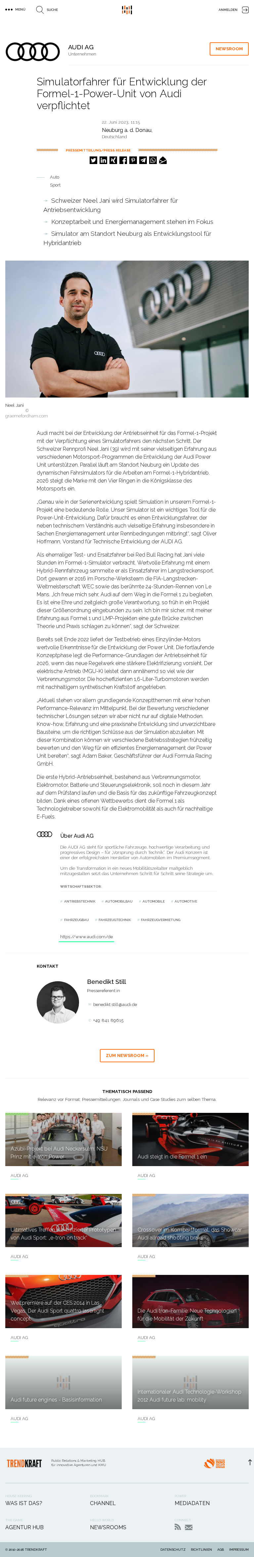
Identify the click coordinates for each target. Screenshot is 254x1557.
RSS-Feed (178, 1527)
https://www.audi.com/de (86, 936)
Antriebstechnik (80, 901)
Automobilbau (119, 901)
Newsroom (229, 48)
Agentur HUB (24, 1527)
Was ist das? (23, 1503)
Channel (103, 1503)
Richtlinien (201, 1549)
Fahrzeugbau (76, 920)
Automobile (154, 901)
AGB (220, 1549)
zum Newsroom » (127, 1055)
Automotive (186, 901)
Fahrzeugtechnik (115, 920)
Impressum (239, 1549)
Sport (55, 185)
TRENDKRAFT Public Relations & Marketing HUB (127, 10)
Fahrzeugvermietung (160, 920)
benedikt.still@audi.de (115, 1004)
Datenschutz (173, 1549)
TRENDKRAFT (36, 1549)
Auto (54, 177)
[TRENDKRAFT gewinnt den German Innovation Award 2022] (214, 1465)
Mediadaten (192, 1503)
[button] (93, 160)
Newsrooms (108, 1527)
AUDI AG (19, 1175)
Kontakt (188, 1527)
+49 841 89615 (108, 1020)
